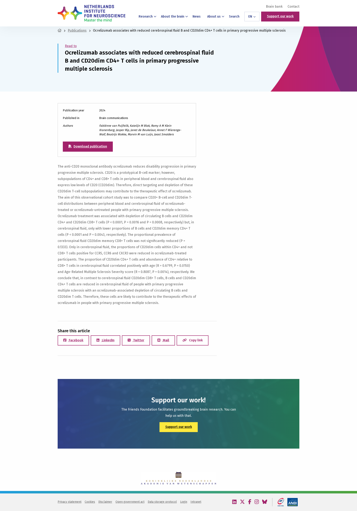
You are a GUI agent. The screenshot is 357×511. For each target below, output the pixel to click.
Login (183, 502)
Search (234, 16)
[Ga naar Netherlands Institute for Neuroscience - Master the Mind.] (59, 30)
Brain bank (274, 6)
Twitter (138, 340)
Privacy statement (69, 502)
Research (146, 16)
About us (214, 16)
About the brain (172, 16)
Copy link (195, 340)
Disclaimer (105, 502)
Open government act (129, 502)
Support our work (280, 16)
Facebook (75, 340)
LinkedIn (107, 340)
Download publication (90, 146)
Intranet (195, 502)
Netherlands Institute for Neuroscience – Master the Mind (91, 13)
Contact (293, 6)
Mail (165, 340)
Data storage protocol (162, 502)
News (197, 16)
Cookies (90, 502)
